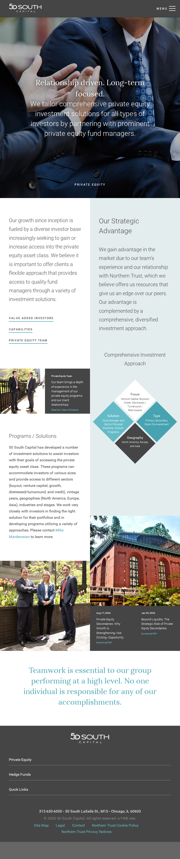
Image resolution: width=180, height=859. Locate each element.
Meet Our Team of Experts (65, 410)
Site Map (41, 825)
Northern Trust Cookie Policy (115, 825)
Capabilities (20, 329)
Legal (60, 825)
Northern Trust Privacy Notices (86, 831)
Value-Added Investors (31, 318)
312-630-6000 (50, 811)
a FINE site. (127, 818)
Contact (78, 825)
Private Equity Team (28, 340)
